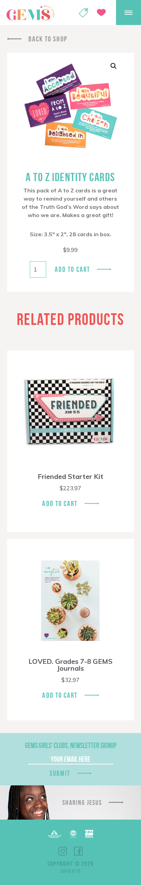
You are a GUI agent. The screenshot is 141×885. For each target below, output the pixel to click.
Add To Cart (59, 503)
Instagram (62, 851)
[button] (113, 66)
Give (101, 12)
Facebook (78, 851)
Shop (83, 12)
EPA (89, 834)
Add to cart (72, 269)
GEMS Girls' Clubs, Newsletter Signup (70, 745)
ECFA (73, 834)
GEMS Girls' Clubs (30, 12)
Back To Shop (47, 38)
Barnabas (54, 834)
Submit (60, 773)
